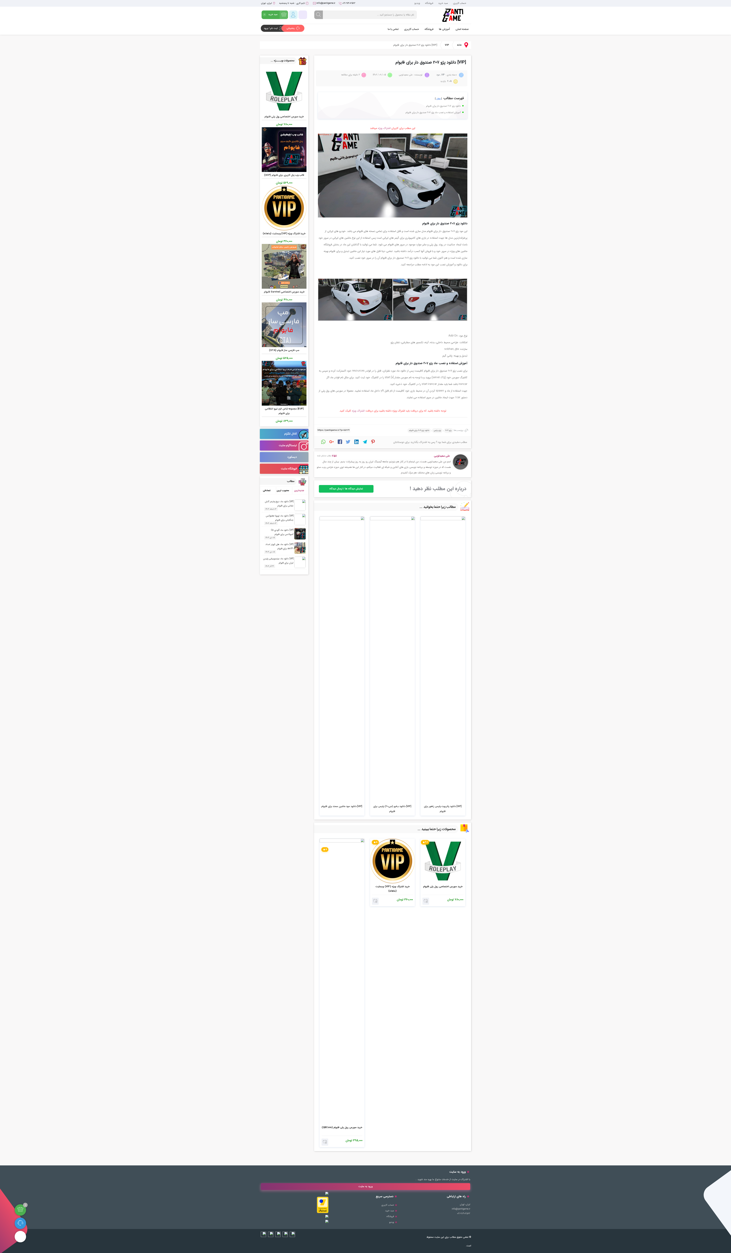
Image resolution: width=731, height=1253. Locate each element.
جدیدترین (299, 490)
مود (438, 75)
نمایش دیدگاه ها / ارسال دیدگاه (346, 489)
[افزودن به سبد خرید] (425, 901)
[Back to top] (20, 1236)
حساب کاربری (459, 3)
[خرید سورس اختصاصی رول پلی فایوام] (284, 91)
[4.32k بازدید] (392, 659)
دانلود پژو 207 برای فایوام (419, 430)
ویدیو (417, 3)
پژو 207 (448, 430)
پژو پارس (437, 430)
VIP (447, 45)
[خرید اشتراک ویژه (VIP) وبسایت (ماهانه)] (284, 208)
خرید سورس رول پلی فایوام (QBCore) (342, 1127)
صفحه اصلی (462, 29)
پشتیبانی (290, 28)
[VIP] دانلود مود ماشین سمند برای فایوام (341, 806)
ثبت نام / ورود (271, 28)
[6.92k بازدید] (342, 659)
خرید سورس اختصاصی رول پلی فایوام (443, 887)
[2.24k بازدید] (443, 659)
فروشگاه (429, 3)
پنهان (438, 98)
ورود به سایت (365, 1186)
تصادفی (267, 490)
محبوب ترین (283, 490)
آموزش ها (444, 29)
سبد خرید (443, 3)
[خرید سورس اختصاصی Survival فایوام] (284, 266)
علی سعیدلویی (442, 456)
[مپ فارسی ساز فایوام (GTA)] (284, 324)
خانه (459, 45)
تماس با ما (393, 29)
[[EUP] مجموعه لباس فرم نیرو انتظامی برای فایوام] (284, 383)
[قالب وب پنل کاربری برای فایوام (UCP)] (284, 149)
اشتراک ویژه (384, 128)
